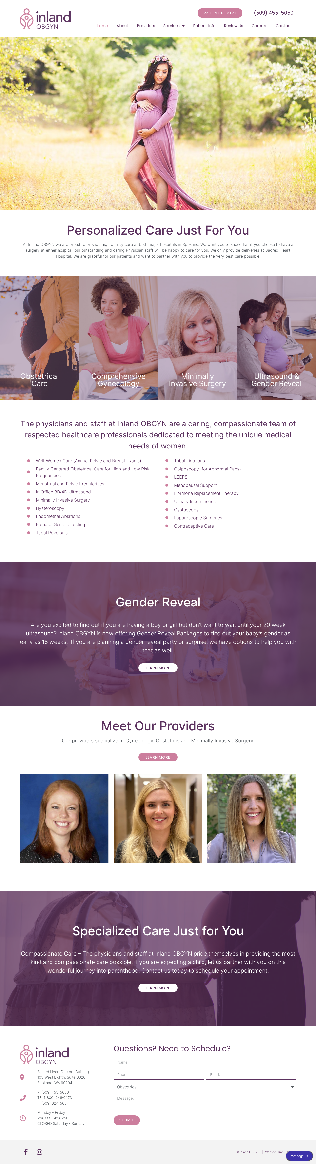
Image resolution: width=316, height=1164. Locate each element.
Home (102, 26)
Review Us (233, 26)
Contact (284, 26)
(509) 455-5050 (273, 12)
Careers (259, 26)
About (122, 26)
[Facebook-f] (26, 1152)
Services (171, 26)
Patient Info (204, 26)
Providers (146, 26)
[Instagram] (39, 1152)
